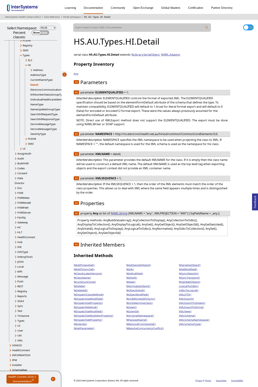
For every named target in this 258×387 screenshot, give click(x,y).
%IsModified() (134, 273)
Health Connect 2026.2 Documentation (23, 379)
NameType (36, 104)
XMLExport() (186, 298)
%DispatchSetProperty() (88, 320)
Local (20, 266)
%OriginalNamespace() (140, 315)
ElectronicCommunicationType (48, 89)
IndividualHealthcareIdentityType (50, 99)
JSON (20, 261)
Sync (20, 306)
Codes (21, 168)
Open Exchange (143, 7)
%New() (130, 282)
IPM (14, 360)
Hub (19, 242)
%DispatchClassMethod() (89, 294)
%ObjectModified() (137, 294)
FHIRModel (24, 202)
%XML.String (119, 213)
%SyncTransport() (189, 277)
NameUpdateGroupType (45, 109)
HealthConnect (26, 237)
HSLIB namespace (72, 16)
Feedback (255, 201)
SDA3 (20, 301)
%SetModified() (188, 269)
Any (76, 73)
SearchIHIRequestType (44, 114)
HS (85, 16)
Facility (21, 217)
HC (19, 227)
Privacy (198, 380)
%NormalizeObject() (138, 286)
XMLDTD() (185, 294)
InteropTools (25, 256)
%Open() (131, 307)
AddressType (38, 75)
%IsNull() (131, 277)
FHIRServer (24, 212)
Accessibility (237, 380)
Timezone (23, 315)
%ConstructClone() (85, 282)
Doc (19, 188)
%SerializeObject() (190, 265)
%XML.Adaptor (170, 55)
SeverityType (38, 134)
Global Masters (170, 7)
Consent (22, 173)
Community (118, 7)
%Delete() (79, 286)
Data (20, 178)
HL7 (19, 232)
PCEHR (27, 40)
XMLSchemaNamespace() (194, 320)
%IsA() (130, 269)
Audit (20, 158)
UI (24, 148)
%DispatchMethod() (86, 307)
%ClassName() (82, 277)
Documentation (93, 7)
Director (19, 183)
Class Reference (52, 16)
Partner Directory (222, 7)
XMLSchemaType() (190, 324)
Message (22, 276)
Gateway (22, 222)
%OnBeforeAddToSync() (140, 298)
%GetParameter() (84, 328)
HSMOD (17, 345)
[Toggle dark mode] (248, 27)
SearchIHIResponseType (44, 119)
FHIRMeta (23, 197)
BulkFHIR (23, 163)
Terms (208, 380)
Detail (107, 16)
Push (20, 281)
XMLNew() (185, 311)
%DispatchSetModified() (88, 311)
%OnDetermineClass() (139, 303)
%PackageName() (136, 320)
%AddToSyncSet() (84, 269)
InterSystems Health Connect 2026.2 (23, 16)
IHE (19, 247)
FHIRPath (23, 207)
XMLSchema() (187, 315)
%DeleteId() (81, 290)
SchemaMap (19, 370)
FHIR (20, 193)
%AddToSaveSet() (84, 265)
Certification (195, 7)
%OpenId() (132, 311)
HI (101, 16)
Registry (27, 45)
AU (89, 16)
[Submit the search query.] (207, 27)
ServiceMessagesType (43, 129)
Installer (17, 365)
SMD (25, 50)
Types (96, 16)
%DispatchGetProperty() (88, 303)
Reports (22, 296)
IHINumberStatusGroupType (47, 94)
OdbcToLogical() (189, 290)
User (20, 330)
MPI (19, 271)
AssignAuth (24, 153)
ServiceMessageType (42, 124)
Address (38, 70)
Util (19, 335)
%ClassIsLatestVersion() (88, 273)
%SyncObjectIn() (189, 273)
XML (20, 340)
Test (19, 311)
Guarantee (221, 380)
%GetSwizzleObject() (138, 265)
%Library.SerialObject (145, 55)
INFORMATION (21, 355)
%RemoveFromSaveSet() (141, 324)
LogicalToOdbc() (189, 286)
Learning (70, 7)
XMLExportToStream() (192, 303)
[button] (76, 82)
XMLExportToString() (191, 307)
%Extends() (80, 324)
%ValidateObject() (189, 282)
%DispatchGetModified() (88, 298)
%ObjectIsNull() (135, 290)
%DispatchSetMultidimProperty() (93, 315)
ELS (30, 60)
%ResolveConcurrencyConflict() (145, 328)
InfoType (22, 252)
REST (20, 286)
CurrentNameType (41, 79)
